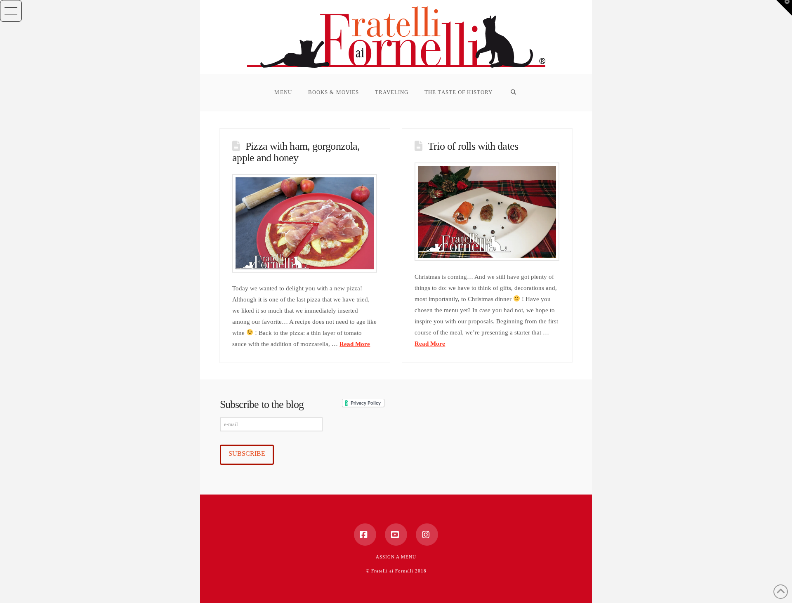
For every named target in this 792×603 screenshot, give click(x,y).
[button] (11, 11)
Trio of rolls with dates (473, 146)
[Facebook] (365, 534)
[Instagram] (427, 534)
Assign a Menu (396, 556)
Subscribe (247, 453)
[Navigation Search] (513, 92)
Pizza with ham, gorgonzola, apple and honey (296, 152)
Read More (354, 344)
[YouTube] (396, 534)
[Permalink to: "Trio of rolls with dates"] (487, 212)
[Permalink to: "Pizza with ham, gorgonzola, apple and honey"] (304, 223)
